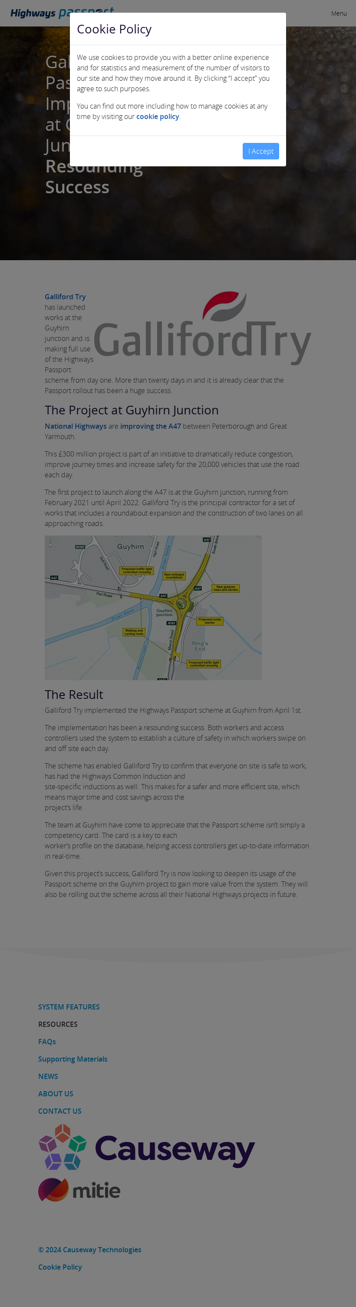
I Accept (261, 151)
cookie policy (157, 116)
